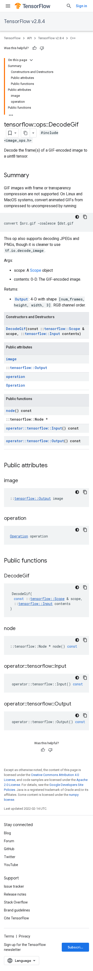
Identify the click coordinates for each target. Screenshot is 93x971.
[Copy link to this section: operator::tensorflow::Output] (76, 704)
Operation (15, 385)
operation (15, 376)
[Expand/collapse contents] (31, 60)
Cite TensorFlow (16, 918)
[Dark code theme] (77, 217)
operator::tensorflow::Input (34, 428)
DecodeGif (16, 328)
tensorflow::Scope (62, 328)
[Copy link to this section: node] (21, 629)
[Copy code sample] (85, 217)
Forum (9, 841)
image (11, 359)
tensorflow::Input (42, 333)
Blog (7, 833)
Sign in (81, 6)
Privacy (24, 936)
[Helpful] (34, 48)
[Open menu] (8, 6)
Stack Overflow (16, 902)
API (29, 38)
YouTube (11, 865)
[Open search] (69, 6)
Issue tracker (14, 886)
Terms (9, 936)
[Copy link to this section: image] (23, 481)
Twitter (9, 857)
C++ (73, 38)
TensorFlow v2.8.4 (24, 21)
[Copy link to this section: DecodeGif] (34, 576)
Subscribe (76, 947)
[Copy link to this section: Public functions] (52, 561)
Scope (35, 270)
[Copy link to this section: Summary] (34, 176)
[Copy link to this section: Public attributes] (53, 466)
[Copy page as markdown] (25, 133)
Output (21, 299)
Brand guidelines (17, 910)
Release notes (15, 894)
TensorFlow (12, 38)
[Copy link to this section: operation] (31, 519)
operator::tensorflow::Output (35, 440)
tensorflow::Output (28, 367)
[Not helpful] (42, 48)
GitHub (9, 849)
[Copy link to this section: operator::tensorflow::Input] (71, 667)
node (10, 410)
